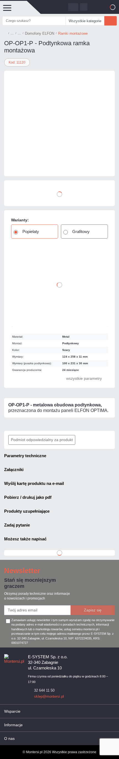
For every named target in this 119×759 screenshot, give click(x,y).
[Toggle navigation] (7, 7)
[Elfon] (21, 165)
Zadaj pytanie (17, 525)
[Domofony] (12, 33)
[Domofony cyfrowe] (19, 33)
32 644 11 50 (44, 690)
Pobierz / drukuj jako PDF (27, 497)
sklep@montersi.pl (49, 696)
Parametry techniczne (25, 455)
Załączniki (14, 469)
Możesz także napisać (25, 539)
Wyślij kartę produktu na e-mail (34, 483)
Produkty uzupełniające (27, 511)
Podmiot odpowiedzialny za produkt (42, 439)
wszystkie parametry (84, 378)
